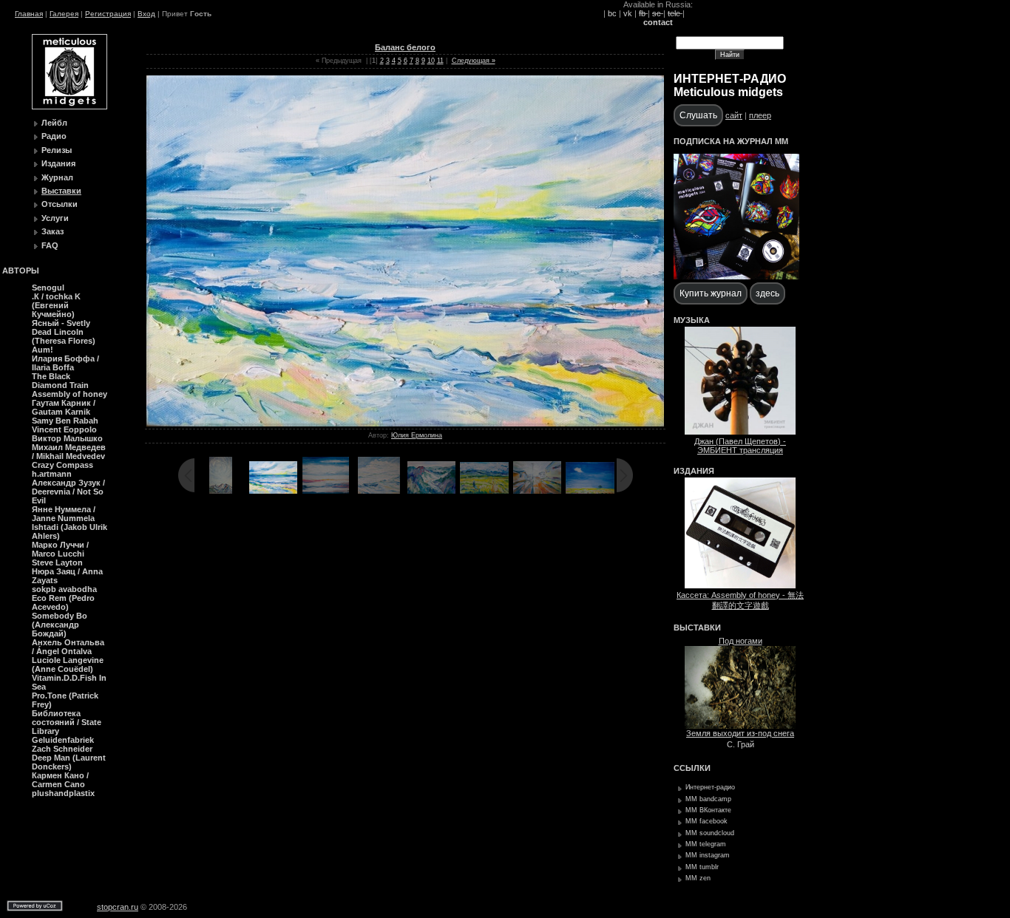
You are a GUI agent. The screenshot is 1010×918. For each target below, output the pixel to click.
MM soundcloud (709, 833)
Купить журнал (710, 293)
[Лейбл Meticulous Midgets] (69, 106)
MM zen (698, 878)
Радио (54, 136)
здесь (767, 293)
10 (431, 60)
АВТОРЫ (20, 270)
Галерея (64, 14)
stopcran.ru (117, 906)
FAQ (49, 245)
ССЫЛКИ (692, 768)
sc (657, 13)
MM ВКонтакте (708, 810)
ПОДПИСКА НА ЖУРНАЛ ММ (731, 141)
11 (440, 60)
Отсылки (59, 204)
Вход (146, 14)
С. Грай (740, 744)
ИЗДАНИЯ (694, 470)
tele (675, 13)
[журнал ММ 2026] (736, 276)
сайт (733, 115)
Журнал (57, 177)
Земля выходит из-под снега (740, 733)
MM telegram (705, 844)
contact (658, 22)
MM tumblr (702, 867)
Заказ (52, 231)
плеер (760, 115)
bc (612, 13)
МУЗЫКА (692, 320)
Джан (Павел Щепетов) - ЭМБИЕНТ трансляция (740, 446)
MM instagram (707, 855)
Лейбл (54, 122)
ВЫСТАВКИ (697, 627)
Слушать (698, 115)
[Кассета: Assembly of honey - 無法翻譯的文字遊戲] (740, 585)
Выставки (61, 190)
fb (643, 13)
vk (627, 13)
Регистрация (108, 14)
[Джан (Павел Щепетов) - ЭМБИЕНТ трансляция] (740, 431)
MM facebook (706, 821)
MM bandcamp (708, 799)
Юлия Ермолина (416, 435)
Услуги (55, 218)
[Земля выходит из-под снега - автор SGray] (740, 725)
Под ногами (740, 640)
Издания (58, 163)
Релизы (56, 150)
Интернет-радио (710, 787)
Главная (29, 14)
